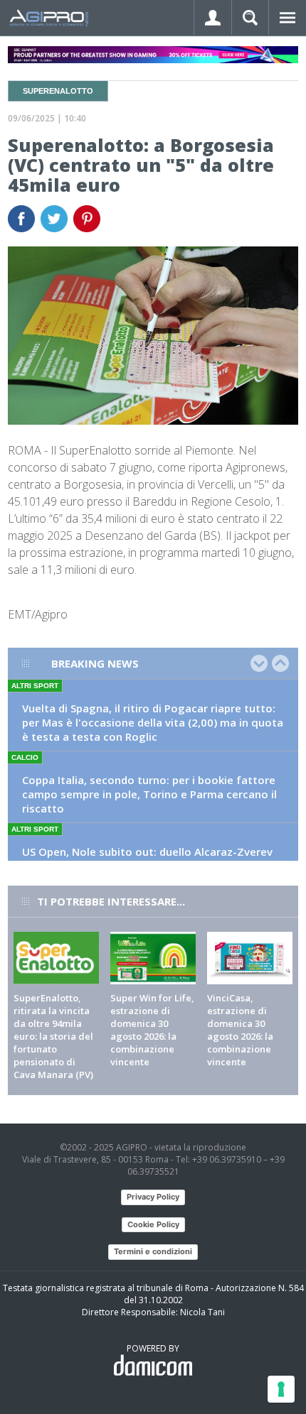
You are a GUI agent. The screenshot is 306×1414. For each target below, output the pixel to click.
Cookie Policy (153, 1224)
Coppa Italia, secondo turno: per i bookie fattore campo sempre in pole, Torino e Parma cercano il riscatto (149, 794)
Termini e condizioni (153, 1251)
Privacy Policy (153, 1197)
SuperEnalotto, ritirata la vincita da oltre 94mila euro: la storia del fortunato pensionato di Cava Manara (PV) (53, 1036)
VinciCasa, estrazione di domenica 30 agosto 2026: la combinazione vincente (240, 1029)
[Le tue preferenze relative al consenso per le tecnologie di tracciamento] (281, 1389)
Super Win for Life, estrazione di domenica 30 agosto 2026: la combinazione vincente (152, 1029)
